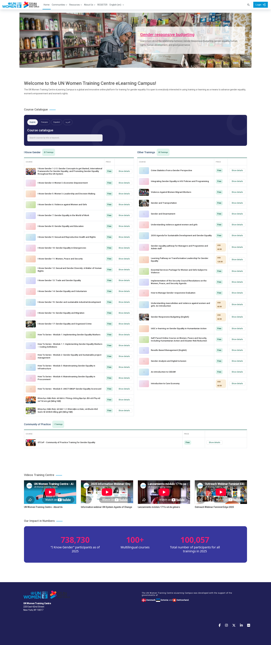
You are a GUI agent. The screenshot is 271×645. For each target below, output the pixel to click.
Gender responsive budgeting (167, 34)
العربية (68, 122)
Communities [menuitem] (58, 4)
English (32, 122)
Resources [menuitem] (74, 4)
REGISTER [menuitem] (102, 4)
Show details (124, 171)
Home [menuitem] (47, 4)
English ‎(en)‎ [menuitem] (115, 4)
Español (56, 122)
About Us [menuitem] (88, 4)
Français (44, 122)
